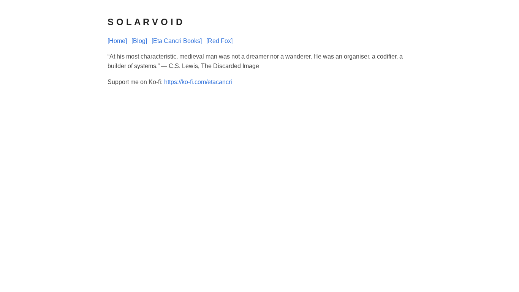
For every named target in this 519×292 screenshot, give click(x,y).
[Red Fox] (219, 41)
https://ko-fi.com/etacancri (198, 82)
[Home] (117, 41)
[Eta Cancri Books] (177, 41)
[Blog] (139, 41)
